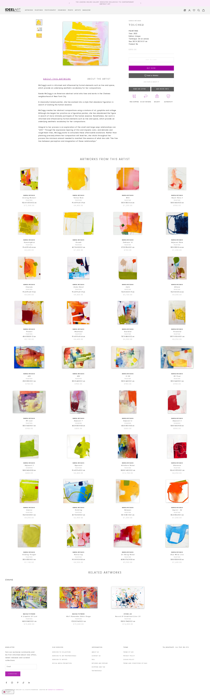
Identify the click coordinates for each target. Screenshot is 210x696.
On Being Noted (127, 554)
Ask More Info (162, 89)
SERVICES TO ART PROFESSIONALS (64, 656)
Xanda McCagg (135, 20)
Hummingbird (29, 242)
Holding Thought (29, 554)
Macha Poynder (29, 614)
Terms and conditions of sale (135, 663)
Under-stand (79, 287)
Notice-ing (78, 554)
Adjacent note (177, 242)
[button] (8, 692)
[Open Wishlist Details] (194, 10)
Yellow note (79, 198)
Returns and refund (100, 663)
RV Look (29, 421)
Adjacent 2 (29, 465)
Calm (128, 287)
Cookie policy (128, 659)
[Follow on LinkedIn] (29, 683)
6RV (29, 376)
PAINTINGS (39, 10)
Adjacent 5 (177, 421)
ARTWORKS (29, 10)
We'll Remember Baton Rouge (78, 616)
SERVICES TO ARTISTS (59, 659)
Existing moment (29, 198)
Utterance (177, 465)
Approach (78, 465)
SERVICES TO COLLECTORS (61, 652)
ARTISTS (78, 10)
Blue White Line (177, 554)
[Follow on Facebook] (6, 683)
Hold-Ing (78, 510)
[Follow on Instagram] (12, 683)
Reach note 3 (177, 198)
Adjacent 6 (127, 421)
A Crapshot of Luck (29, 616)
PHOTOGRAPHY (50, 10)
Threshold (177, 331)
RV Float (177, 376)
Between (127, 510)
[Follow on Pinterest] (18, 683)
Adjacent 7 (78, 421)
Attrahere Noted (127, 465)
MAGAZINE (87, 10)
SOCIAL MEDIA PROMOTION (62, 663)
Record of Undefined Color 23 (128, 616)
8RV (78, 376)
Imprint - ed (177, 510)
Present (29, 331)
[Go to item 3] (39, 35)
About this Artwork (57, 79)
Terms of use (128, 652)
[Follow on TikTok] (23, 683)
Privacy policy (129, 656)
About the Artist (99, 79)
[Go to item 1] (39, 22)
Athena (177, 287)
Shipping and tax (98, 667)
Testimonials (97, 670)
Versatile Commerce (56, 689)
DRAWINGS (62, 10)
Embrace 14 (128, 242)
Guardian (128, 331)
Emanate (29, 287)
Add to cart (151, 59)
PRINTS (70, 10)
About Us (95, 652)
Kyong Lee (128, 614)
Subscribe (12, 674)
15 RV (127, 376)
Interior (29, 510)
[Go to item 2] (39, 29)
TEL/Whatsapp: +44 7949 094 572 (176, 647)
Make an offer (139, 89)
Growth (78, 242)
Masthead (78, 331)
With (128, 198)
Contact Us (96, 656)
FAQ (93, 659)
